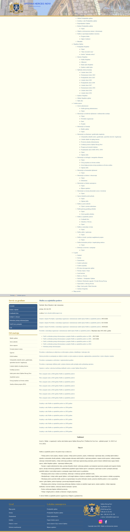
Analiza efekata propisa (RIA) (18, 384)
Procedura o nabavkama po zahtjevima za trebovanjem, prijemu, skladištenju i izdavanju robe (64, 352)
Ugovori (12, 352)
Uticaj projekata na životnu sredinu (19, 380)
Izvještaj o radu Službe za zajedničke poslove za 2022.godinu (55, 415)
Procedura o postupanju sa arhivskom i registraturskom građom (56, 360)
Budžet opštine (14, 338)
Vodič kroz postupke (16, 324)
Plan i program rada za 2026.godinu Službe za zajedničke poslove (57, 374)
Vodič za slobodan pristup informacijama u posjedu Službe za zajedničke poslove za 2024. (67, 344)
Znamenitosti (12, 516)
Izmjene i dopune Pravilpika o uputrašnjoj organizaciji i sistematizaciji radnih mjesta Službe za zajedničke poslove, (70, 318)
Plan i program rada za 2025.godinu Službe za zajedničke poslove (57, 378)
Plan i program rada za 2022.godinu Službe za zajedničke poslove (57, 390)
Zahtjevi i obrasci (15, 317)
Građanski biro (14, 313)
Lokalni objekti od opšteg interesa (19, 366)
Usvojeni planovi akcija (16, 349)
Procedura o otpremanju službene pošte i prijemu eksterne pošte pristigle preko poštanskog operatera (66, 364)
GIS (11, 328)
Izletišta (11, 520)
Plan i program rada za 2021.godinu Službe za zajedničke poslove (57, 394)
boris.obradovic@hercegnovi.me (53, 313)
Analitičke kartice (14, 377)
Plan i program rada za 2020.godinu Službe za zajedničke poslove (57, 398)
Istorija (11, 512)
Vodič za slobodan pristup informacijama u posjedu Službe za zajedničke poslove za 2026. (67, 336)
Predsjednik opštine (52, 509)
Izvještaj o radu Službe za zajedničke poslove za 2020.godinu (55, 423)
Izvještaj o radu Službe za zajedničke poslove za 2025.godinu (55, 403)
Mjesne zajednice (51, 527)
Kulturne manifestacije (15, 527)
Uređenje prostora (14, 370)
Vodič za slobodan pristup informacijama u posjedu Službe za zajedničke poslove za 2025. (67, 341)
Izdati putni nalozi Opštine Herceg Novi (20, 373)
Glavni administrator (52, 516)
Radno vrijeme (14, 309)
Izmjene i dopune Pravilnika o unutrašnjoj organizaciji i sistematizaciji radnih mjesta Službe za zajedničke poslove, (70, 322)
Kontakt (12, 306)
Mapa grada (12, 509)
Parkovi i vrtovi (13, 523)
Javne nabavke (14, 342)
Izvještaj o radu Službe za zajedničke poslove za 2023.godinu (55, 411)
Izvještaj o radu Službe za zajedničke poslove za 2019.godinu (55, 427)
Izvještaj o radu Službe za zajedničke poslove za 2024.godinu (55, 407)
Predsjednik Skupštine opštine (55, 512)
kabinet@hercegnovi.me (112, 517)
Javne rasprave (14, 345)
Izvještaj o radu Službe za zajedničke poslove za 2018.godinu (55, 431)
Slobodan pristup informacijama (19, 320)
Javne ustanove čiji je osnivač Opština (57, 523)
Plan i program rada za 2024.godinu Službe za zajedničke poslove (57, 382)
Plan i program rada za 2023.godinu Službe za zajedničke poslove (57, 386)
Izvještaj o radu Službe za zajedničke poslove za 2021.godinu (55, 419)
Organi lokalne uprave (53, 520)
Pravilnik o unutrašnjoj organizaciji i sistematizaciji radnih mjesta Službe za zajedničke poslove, (65, 330)
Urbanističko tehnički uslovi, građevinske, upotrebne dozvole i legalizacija (21, 361)
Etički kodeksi (14, 356)
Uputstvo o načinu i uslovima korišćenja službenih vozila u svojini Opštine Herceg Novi (63, 368)
